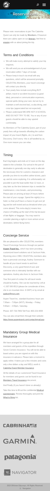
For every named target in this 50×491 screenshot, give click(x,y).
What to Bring (9, 397)
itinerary (32, 39)
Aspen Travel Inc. (11, 249)
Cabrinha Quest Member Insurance (18, 368)
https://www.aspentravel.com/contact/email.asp (23, 319)
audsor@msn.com (11, 294)
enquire (6, 42)
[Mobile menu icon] (44, 4)
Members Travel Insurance (15, 380)
